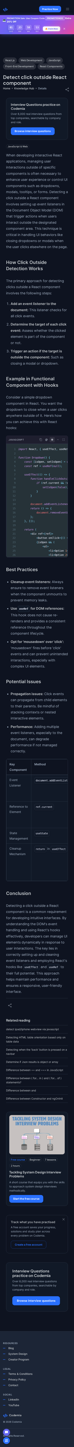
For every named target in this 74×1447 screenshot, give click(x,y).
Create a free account (28, 1244)
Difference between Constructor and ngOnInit (34, 1098)
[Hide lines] (52, 439)
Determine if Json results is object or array (32, 1061)
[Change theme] (46, 439)
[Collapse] (58, 439)
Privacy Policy (17, 1379)
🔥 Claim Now (51, 29)
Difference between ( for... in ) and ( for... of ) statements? (33, 1080)
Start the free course (26, 1198)
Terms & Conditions (20, 1373)
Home (6, 88)
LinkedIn (13, 1399)
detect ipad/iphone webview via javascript (32, 1029)
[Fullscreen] (63, 439)
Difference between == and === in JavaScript (34, 1070)
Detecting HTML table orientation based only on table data (35, 1039)
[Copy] (40, 439)
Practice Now (50, 9)
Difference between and (21, 1090)
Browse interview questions (33, 131)
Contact (13, 1385)
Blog (11, 1348)
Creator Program (18, 1359)
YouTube (13, 1405)
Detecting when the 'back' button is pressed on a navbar (36, 1051)
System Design (17, 1353)
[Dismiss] (63, 1219)
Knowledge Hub (24, 88)
